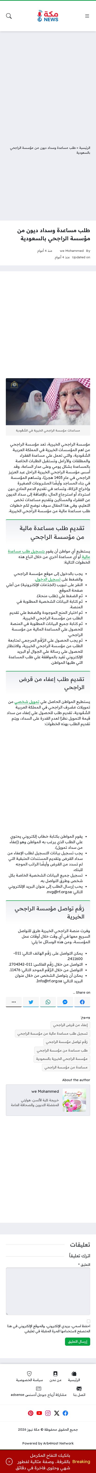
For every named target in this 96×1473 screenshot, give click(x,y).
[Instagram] (48, 1413)
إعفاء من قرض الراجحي (70, 1025)
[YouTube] (39, 1413)
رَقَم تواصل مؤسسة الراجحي (67, 1042)
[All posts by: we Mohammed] (74, 1099)
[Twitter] (31, 1002)
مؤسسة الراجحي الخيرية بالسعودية (62, 1059)
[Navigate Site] (87, 16)
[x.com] (57, 1413)
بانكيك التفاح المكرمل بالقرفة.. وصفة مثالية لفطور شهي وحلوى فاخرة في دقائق (43, 1461)
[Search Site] (8, 16)
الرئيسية (84, 148)
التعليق (84, 1265)
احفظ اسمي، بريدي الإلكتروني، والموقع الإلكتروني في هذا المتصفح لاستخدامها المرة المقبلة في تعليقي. (48, 1328)
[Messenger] (65, 1002)
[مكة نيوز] (48, 16)
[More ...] (14, 1002)
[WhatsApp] (48, 1002)
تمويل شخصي (26, 701)
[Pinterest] (30, 1413)
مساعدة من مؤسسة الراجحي (66, 1067)
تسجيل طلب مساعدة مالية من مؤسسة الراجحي (52, 1033)
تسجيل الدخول (48, 579)
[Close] (9, 1461)
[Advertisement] (48, 84)
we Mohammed (72, 251)
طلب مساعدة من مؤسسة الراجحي (62, 1050)
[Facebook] (82, 1002)
